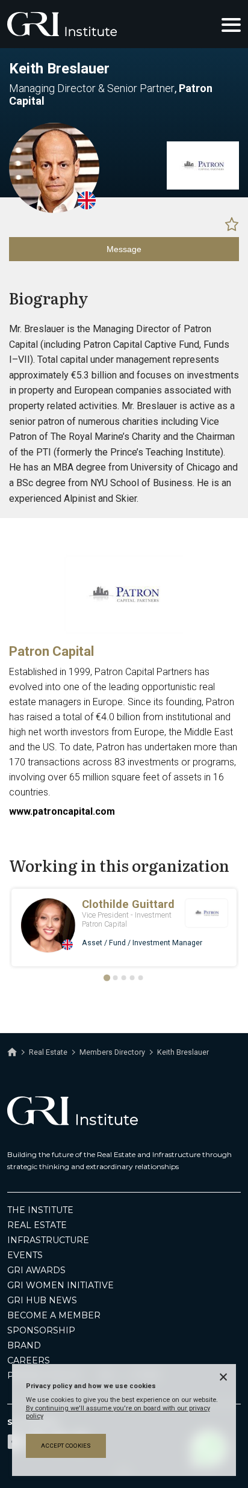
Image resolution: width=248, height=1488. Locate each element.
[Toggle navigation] (231, 24)
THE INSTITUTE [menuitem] (40, 1210)
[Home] (12, 1052)
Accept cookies (66, 1445)
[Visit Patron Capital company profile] (203, 186)
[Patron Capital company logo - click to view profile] (124, 631)
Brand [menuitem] (24, 1345)
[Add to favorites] (232, 224)
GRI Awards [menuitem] (36, 1270)
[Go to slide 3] (124, 977)
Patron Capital (51, 651)
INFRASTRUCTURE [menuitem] (48, 1240)
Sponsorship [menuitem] (41, 1330)
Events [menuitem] (25, 1255)
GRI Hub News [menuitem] (42, 1300)
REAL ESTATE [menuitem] (37, 1225)
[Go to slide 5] (140, 977)
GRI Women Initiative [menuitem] (60, 1285)
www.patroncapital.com (62, 811)
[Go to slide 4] (132, 977)
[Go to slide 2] (115, 977)
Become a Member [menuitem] (54, 1315)
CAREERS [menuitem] (28, 1360)
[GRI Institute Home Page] (62, 24)
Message (124, 249)
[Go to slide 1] (107, 978)
